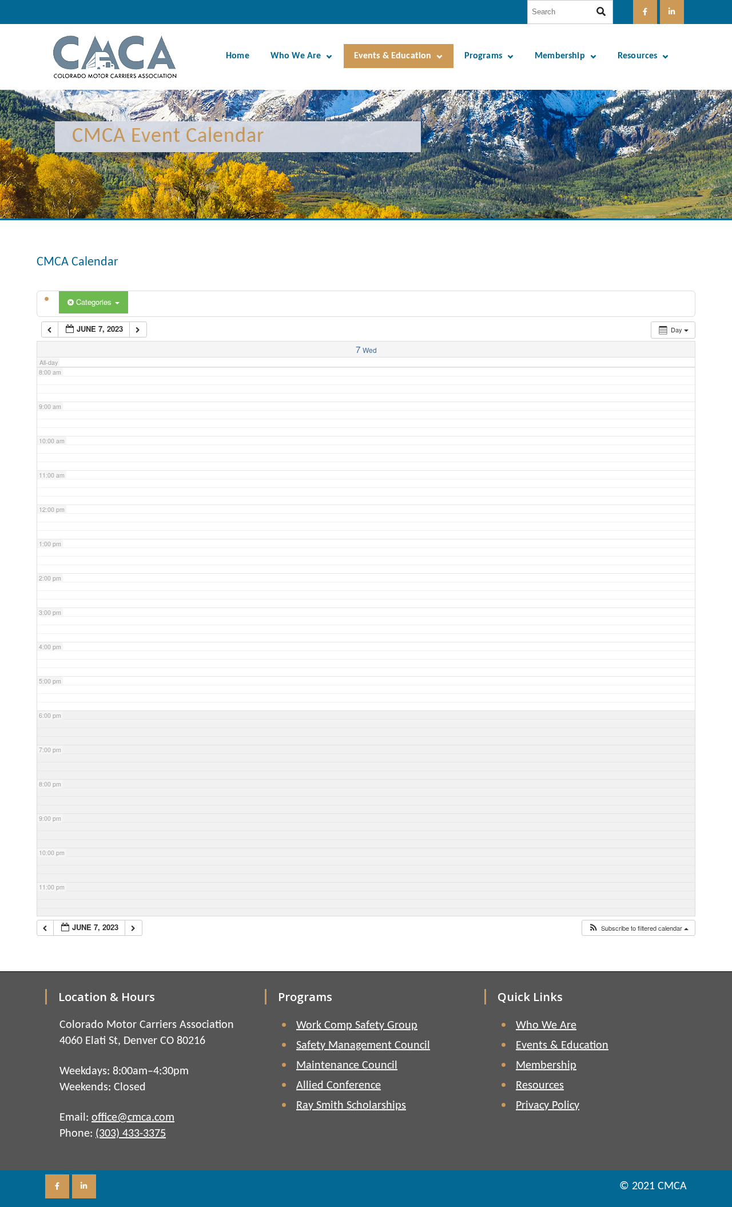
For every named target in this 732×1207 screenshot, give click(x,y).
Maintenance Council (346, 1065)
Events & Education (393, 56)
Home (237, 56)
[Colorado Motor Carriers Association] (115, 56)
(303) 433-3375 (131, 1133)
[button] (638, 928)
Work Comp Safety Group (356, 1025)
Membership (560, 56)
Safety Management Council (363, 1045)
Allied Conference (338, 1085)
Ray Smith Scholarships (351, 1105)
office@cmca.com (133, 1117)
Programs (483, 56)
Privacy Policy (547, 1105)
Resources (637, 56)
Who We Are (295, 56)
